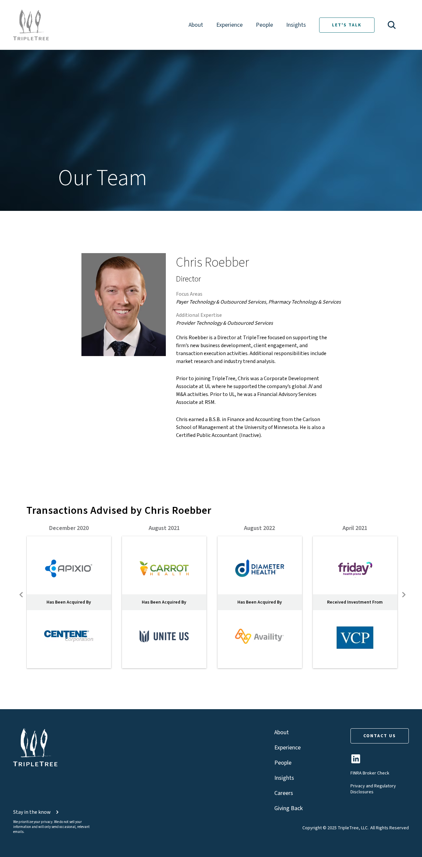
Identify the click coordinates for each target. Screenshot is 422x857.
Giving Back (288, 808)
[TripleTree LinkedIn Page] (355, 761)
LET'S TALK (347, 25)
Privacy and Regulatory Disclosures (373, 789)
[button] (392, 25)
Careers (283, 793)
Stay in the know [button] (32, 812)
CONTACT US (379, 736)
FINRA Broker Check (369, 773)
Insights (296, 25)
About (196, 25)
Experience (229, 25)
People (264, 25)
